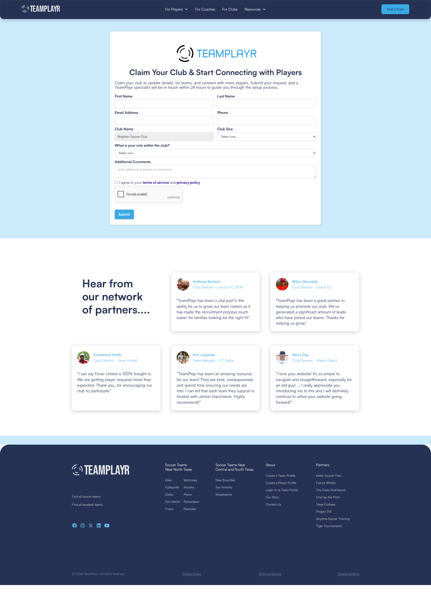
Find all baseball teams (87, 504)
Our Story (272, 497)
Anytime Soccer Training (333, 519)
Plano (187, 494)
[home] (62, 9)
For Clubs (229, 9)
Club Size (225, 129)
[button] (177, 9)
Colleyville (172, 487)
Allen (168, 480)
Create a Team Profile (280, 475)
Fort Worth (172, 501)
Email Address (126, 112)
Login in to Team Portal (282, 490)
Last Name (226, 96)
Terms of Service (269, 574)
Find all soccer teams (86, 496)
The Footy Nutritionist (330, 490)
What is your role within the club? (142, 145)
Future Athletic (326, 483)
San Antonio (224, 487)
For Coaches (205, 9)
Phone (222, 112)
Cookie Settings (348, 574)
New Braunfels (225, 480)
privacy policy (188, 182)
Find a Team (395, 9)
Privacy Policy (191, 574)
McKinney (190, 480)
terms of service (156, 182)
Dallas (169, 494)
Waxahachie (224, 494)
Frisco (169, 509)
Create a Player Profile (281, 483)
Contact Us (273, 504)
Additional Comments (133, 162)
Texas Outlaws (325, 504)
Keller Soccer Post (328, 475)
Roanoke (190, 509)
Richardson (191, 501)
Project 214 (324, 511)
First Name (123, 96)
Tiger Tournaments (329, 526)
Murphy (189, 487)
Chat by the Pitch (328, 497)
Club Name (124, 129)
